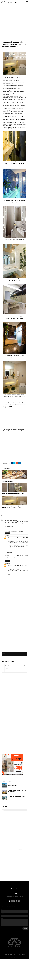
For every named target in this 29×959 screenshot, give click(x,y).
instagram (21, 429)
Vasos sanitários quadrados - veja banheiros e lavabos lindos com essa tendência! (14, 506)
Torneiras (21, 455)
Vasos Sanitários (5, 457)
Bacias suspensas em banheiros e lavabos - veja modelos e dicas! (13, 480)
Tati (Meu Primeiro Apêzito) (11, 520)
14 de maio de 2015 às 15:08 (22, 555)
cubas (17, 454)
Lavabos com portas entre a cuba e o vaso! (13, 493)
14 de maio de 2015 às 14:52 (22, 537)
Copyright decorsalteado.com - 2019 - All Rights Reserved (14, 954)
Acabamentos (8, 454)
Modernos (12, 455)
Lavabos (4, 455)
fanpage (9, 429)
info (21, 402)
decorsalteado (11, 537)
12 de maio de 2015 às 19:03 (22, 521)
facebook (15, 665)
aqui (17, 200)
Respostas (7, 535)
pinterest (15, 671)
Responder (7, 533)
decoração (20, 454)
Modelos (8, 455)
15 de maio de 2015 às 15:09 (22, 565)
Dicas (24, 454)
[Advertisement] (14, 23)
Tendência (17, 455)
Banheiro (13, 454)
